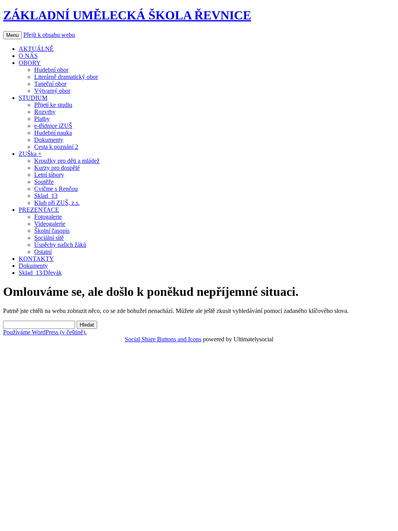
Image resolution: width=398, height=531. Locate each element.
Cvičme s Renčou (56, 188)
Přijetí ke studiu (53, 104)
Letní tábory (49, 174)
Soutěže (44, 181)
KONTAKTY (36, 258)
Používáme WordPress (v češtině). (45, 332)
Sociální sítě (49, 237)
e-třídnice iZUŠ (53, 125)
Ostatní (43, 251)
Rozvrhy (45, 111)
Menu (12, 35)
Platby (42, 118)
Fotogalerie (48, 216)
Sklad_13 (46, 195)
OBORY (30, 62)
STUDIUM (33, 97)
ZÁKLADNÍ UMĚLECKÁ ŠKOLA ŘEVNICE (127, 15)
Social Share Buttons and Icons (163, 339)
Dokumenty (48, 139)
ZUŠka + (30, 153)
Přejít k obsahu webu (49, 34)
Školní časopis (52, 230)
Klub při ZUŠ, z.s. (57, 202)
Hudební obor (51, 69)
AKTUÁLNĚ (36, 48)
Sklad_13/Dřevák (40, 272)
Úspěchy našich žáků (60, 244)
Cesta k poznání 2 (56, 146)
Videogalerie (49, 223)
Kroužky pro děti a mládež (67, 160)
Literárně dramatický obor (66, 76)
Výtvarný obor (52, 90)
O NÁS (28, 55)
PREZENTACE (39, 209)
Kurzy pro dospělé (57, 167)
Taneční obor (50, 83)
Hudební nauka (53, 132)
